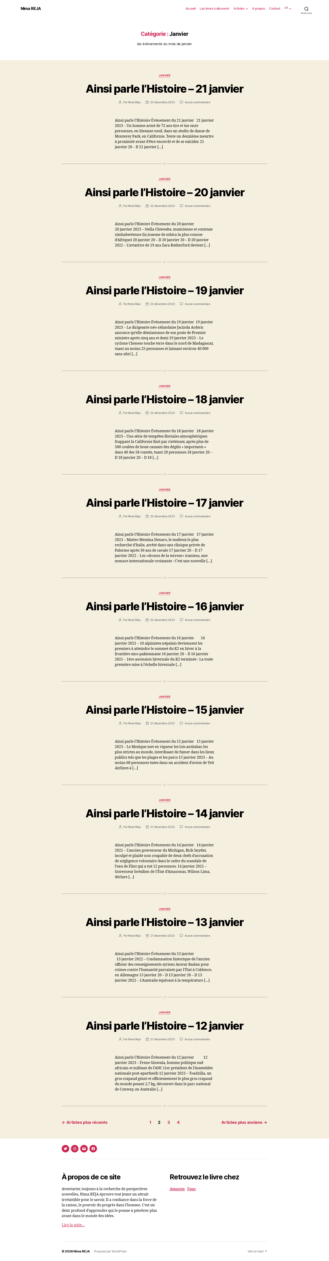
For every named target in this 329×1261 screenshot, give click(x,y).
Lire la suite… (73, 1225)
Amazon (177, 1189)
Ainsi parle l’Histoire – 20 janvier (165, 192)
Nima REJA (31, 9)
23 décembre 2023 (162, 102)
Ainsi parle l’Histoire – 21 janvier (164, 88)
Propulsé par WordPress (110, 1251)
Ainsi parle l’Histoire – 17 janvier (164, 502)
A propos (258, 8)
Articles (239, 8)
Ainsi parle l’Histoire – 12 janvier (164, 1025)
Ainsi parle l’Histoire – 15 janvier (164, 709)
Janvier (164, 75)
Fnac (191, 1189)
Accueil (191, 8)
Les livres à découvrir (214, 8)
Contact (274, 8)
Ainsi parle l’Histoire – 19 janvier (164, 290)
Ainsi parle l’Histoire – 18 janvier (164, 399)
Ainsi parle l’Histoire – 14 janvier (164, 813)
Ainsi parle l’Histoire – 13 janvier (164, 922)
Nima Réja (134, 102)
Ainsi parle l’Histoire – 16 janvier (164, 606)
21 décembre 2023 (162, 723)
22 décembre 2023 (162, 206)
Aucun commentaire (197, 102)
